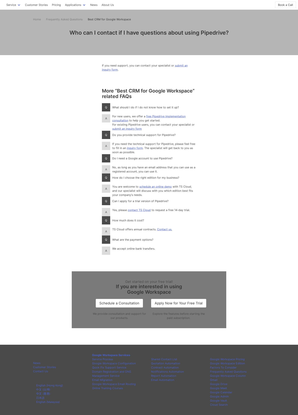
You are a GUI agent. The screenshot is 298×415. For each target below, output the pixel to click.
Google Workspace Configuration (114, 363)
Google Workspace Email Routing (114, 384)
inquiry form (135, 148)
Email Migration (102, 380)
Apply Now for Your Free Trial (179, 303)
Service (11, 5)
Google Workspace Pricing (227, 359)
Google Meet (218, 388)
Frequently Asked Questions (64, 19)
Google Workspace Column (228, 375)
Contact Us (40, 371)
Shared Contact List (164, 359)
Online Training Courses (107, 388)
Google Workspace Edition (227, 363)
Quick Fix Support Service (109, 367)
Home (37, 19)
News (93, 5)
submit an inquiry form (127, 128)
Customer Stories (36, 5)
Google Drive (218, 384)
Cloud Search (219, 404)
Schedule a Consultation (119, 303)
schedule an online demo (155, 186)
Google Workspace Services (111, 355)
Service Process (102, 359)
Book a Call (285, 5)
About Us (108, 5)
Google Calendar (221, 392)
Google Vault (218, 400)
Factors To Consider (223, 367)
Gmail (213, 380)
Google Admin (219, 396)
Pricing (56, 5)
